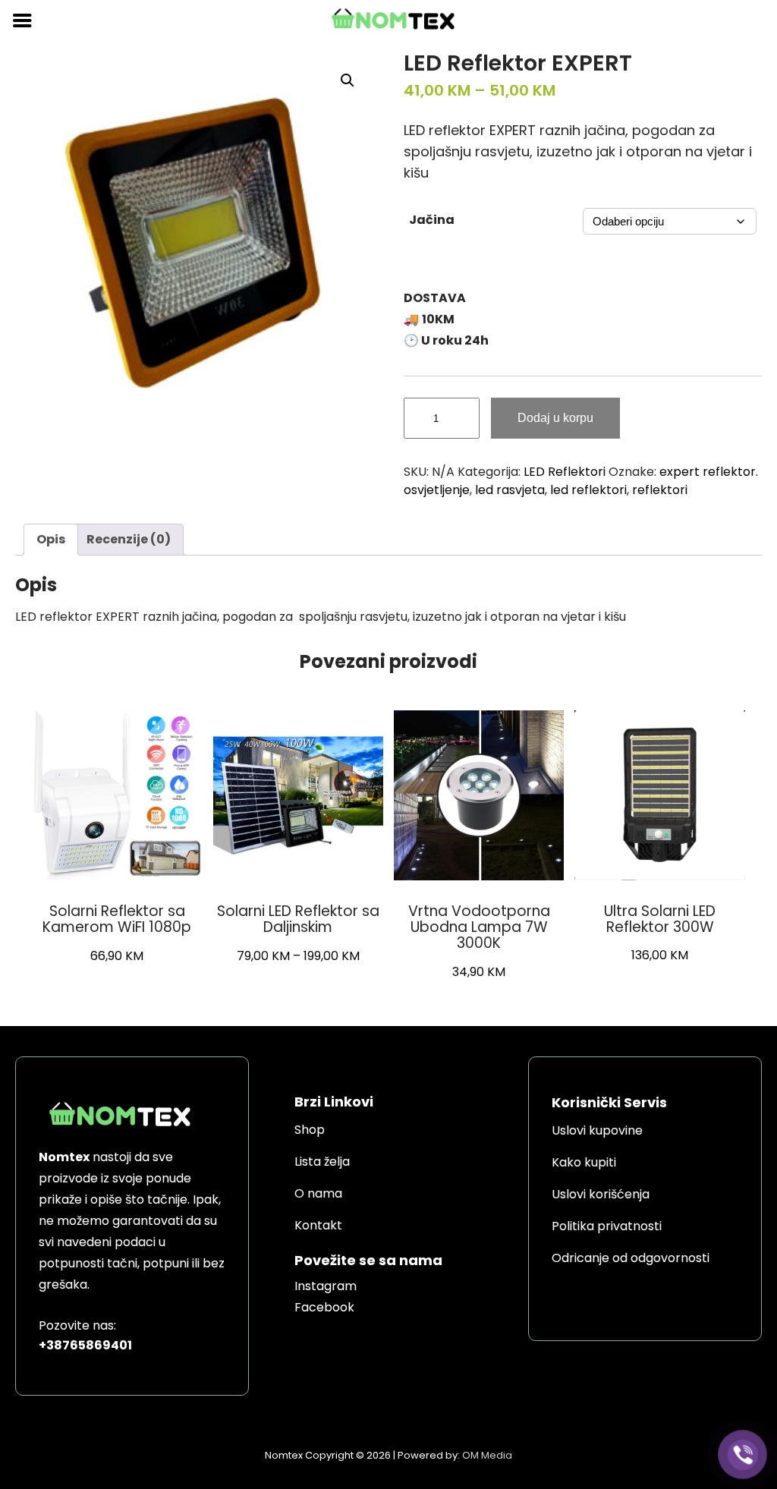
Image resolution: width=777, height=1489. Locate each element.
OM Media (487, 1455)
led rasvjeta (510, 490)
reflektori (659, 490)
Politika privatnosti (607, 1226)
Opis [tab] (50, 539)
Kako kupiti (584, 1162)
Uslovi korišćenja (601, 1194)
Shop (309, 1129)
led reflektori (588, 490)
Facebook (324, 1307)
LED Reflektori (565, 471)
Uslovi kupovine (597, 1130)
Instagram (325, 1286)
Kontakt (318, 1225)
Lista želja (322, 1161)
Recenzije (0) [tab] (129, 539)
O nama (318, 1193)
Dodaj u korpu (555, 417)
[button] (347, 80)
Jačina (432, 219)
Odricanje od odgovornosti (630, 1258)
